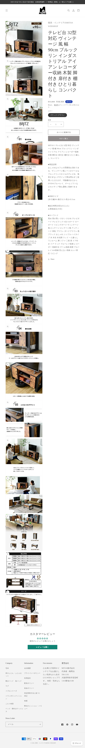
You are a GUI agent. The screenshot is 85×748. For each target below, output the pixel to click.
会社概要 (27, 668)
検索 (25, 701)
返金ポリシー (29, 688)
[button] (6, 10)
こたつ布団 (10, 704)
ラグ (7, 686)
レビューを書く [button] (42, 647)
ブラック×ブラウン (57, 115)
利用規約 (27, 678)
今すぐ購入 (63, 138)
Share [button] (52, 259)
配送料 (56, 105)
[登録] (40, 724)
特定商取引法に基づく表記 (32, 694)
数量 (49, 120)
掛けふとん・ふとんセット (14, 674)
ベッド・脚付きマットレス (14, 710)
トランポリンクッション (14, 697)
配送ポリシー (29, 683)
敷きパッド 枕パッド (14, 681)
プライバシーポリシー (32, 673)
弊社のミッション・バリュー (33, 707)
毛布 (7, 668)
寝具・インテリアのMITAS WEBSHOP (45, 743)
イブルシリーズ (11, 691)
